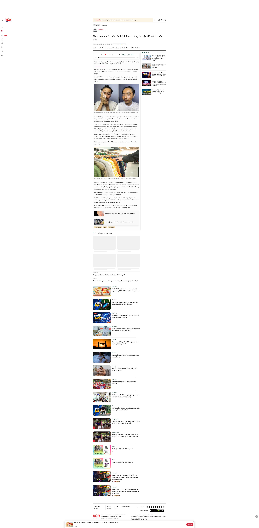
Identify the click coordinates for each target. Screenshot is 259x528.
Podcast (114, 473)
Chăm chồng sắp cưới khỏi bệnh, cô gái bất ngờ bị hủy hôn (159, 65)
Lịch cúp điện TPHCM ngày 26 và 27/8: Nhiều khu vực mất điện (158, 91)
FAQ (117, 508)
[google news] (157, 507)
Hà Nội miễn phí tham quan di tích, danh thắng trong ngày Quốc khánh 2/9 (126, 409)
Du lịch (113, 405)
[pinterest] (153, 507)
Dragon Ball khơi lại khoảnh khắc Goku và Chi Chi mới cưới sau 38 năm (159, 74)
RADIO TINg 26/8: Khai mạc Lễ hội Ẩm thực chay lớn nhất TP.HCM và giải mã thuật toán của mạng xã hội (125, 477)
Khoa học (114, 300)
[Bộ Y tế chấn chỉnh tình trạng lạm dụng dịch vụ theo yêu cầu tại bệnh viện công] (102, 397)
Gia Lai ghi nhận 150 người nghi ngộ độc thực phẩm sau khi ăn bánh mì (125, 316)
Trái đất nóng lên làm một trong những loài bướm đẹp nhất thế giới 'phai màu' (125, 303)
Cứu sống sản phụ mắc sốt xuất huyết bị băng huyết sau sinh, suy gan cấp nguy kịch (159, 58)
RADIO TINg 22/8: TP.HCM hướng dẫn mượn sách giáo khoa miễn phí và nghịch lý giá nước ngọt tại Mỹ (125, 491)
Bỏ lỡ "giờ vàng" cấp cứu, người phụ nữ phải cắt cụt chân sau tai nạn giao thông (126, 329)
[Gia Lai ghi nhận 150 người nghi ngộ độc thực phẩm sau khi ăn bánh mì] (102, 317)
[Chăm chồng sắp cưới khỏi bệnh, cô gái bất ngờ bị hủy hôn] (146, 66)
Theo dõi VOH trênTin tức (119, 44)
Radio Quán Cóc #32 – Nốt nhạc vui (122, 449)
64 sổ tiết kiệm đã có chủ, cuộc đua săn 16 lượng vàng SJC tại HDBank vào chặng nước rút (126, 290)
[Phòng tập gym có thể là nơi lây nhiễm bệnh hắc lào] (99, 222)
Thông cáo (109, 508)
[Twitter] (161, 507)
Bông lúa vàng (115, 419)
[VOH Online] (96, 516)
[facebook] (103, 48)
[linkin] (155, 507)
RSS (117, 506)
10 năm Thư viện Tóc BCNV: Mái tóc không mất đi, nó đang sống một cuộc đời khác (159, 83)
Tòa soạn (108, 506)
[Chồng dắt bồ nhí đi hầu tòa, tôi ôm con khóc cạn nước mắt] (102, 357)
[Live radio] (7, 35)
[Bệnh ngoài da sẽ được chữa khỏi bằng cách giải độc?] (99, 213)
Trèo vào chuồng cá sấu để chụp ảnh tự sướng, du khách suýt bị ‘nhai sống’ (115, 281)
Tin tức (97, 25)
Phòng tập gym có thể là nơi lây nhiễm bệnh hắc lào (119, 222)
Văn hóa (114, 379)
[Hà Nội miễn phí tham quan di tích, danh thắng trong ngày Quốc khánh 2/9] (102, 410)
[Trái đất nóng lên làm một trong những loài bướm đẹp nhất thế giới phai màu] (102, 304)
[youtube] (149, 507)
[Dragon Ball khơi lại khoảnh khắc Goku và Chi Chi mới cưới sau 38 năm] (146, 75)
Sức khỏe (114, 313)
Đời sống (104, 25)
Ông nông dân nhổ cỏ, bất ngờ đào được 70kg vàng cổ (109, 275)
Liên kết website (125, 506)
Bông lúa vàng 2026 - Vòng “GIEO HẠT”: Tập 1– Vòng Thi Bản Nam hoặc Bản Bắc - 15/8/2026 (126, 435)
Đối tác (96, 508)
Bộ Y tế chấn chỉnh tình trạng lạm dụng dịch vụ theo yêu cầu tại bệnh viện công (126, 396)
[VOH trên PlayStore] (160, 510)
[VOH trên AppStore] (153, 510)
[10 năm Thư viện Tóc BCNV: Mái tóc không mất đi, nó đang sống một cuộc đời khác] (146, 83)
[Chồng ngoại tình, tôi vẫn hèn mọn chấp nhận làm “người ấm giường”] (102, 344)
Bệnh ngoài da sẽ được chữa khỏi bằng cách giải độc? (120, 213)
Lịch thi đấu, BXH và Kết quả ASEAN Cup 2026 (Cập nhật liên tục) (118, 20)
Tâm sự (114, 339)
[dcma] (159, 507)
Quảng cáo (97, 506)
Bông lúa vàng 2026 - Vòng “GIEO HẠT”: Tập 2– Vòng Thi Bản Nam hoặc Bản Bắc (126, 422)
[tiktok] (151, 507)
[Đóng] (193, 522)
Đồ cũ (105, 227)
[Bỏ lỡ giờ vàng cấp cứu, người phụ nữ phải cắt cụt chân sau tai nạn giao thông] (102, 331)
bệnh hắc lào (111, 227)
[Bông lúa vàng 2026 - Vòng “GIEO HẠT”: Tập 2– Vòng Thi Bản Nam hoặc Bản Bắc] (102, 423)
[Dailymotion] (163, 507)
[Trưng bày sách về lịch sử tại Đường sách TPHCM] (102, 384)
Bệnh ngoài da (98, 227)
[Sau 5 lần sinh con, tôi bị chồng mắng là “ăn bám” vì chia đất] (102, 370)
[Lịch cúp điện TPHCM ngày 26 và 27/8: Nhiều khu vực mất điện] (146, 92)
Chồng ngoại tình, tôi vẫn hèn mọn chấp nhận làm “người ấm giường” (125, 343)
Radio (113, 446)
